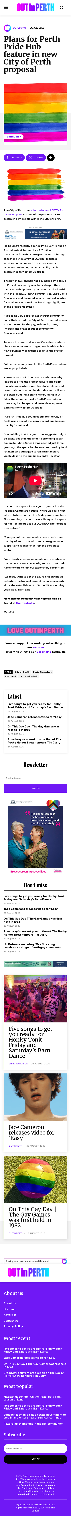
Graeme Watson (18, 1063)
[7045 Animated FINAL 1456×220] (35, 234)
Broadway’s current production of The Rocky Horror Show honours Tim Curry (34, 741)
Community (14, 136)
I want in (35, 788)
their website (25, 603)
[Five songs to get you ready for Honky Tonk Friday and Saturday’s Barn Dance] (35, 999)
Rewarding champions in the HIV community (33, 1423)
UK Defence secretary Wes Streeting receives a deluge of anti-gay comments (32, 945)
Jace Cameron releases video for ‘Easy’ (34, 717)
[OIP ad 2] (35, 1261)
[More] (51, 157)
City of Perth (22, 672)
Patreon (38, 647)
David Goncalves (42, 672)
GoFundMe (43, 652)
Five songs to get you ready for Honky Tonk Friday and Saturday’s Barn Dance (35, 705)
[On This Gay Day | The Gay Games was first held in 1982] (35, 1179)
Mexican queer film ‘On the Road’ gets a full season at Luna (33, 1398)
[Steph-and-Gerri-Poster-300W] (35, 837)
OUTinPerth (19, 28)
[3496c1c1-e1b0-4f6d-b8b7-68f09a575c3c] (35, 964)
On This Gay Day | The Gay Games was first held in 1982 (33, 728)
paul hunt (10, 676)
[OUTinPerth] (8, 28)
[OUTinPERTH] (35, 7)
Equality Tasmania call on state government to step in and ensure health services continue (35, 1416)
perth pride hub (29, 676)
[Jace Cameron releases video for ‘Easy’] (35, 1097)
